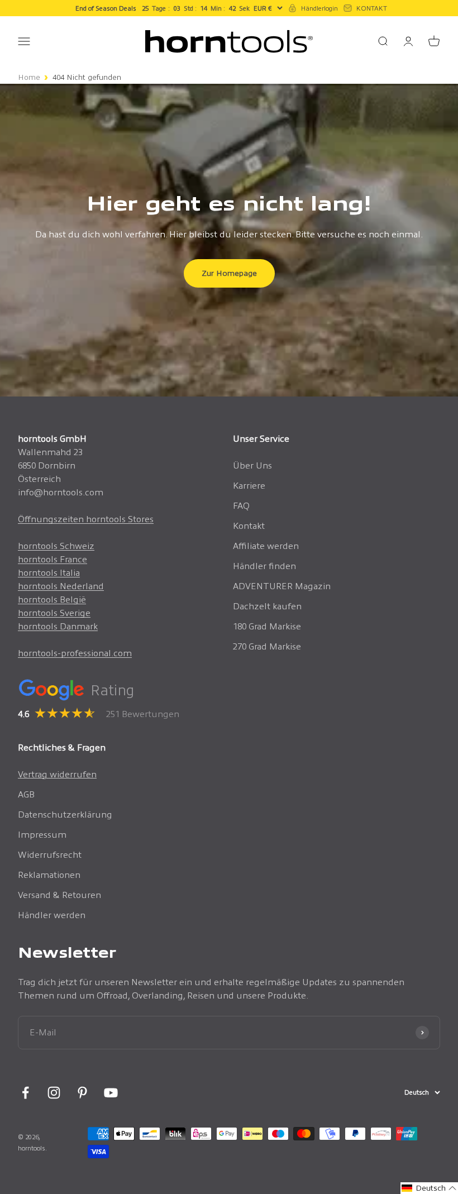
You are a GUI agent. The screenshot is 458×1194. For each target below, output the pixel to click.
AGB (26, 794)
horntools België (52, 599)
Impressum (42, 834)
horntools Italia (49, 572)
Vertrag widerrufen (57, 774)
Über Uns (252, 465)
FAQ (241, 505)
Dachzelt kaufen (267, 606)
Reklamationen (49, 875)
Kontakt (249, 526)
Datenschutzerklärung (65, 814)
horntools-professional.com (75, 653)
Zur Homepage (229, 273)
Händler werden (51, 915)
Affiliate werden (266, 546)
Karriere (249, 485)
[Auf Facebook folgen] (25, 1092)
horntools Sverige (54, 613)
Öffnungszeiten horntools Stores (86, 519)
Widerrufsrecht (50, 854)
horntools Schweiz (56, 546)
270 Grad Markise (267, 646)
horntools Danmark (58, 626)
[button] (429, 1188)
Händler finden (264, 566)
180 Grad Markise (267, 626)
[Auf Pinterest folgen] (82, 1092)
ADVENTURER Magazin (282, 586)
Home (29, 77)
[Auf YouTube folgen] (110, 1092)
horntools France (52, 559)
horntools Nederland (61, 586)
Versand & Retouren (59, 895)
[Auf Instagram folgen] (53, 1092)
